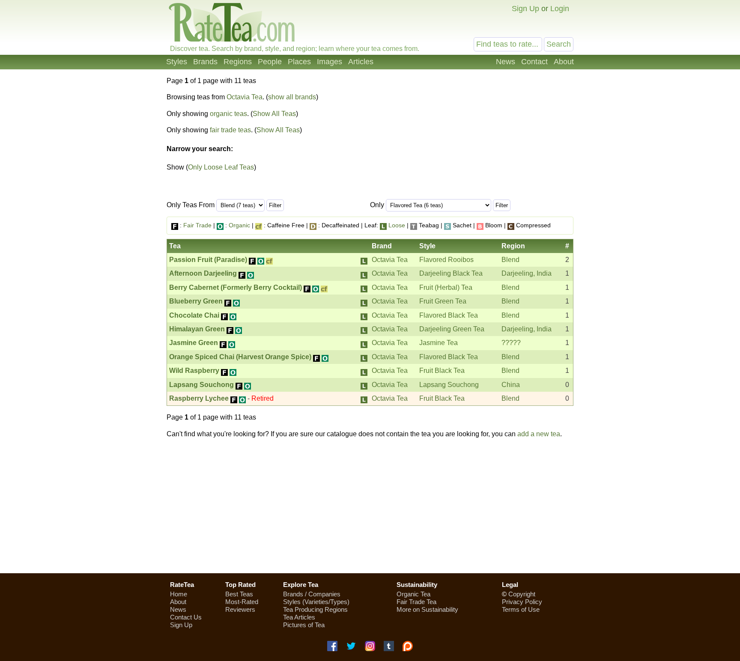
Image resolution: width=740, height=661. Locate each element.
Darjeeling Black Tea (451, 273)
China (510, 384)
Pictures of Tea (304, 624)
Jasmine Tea (438, 342)
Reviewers (240, 609)
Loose (396, 225)
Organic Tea (413, 594)
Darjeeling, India (526, 273)
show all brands (292, 97)
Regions (238, 61)
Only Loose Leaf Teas (221, 167)
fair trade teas (230, 130)
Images (329, 61)
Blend (510, 259)
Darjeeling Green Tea (451, 329)
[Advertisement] (370, 506)
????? (511, 342)
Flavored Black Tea (448, 315)
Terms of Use (521, 609)
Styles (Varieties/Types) (316, 601)
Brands (205, 61)
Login (559, 8)
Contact (534, 61)
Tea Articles (299, 617)
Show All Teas (274, 113)
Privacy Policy (522, 601)
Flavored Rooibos (446, 259)
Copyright (521, 594)
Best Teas (239, 594)
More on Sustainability (427, 609)
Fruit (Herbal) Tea (445, 287)
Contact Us (186, 617)
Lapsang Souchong (449, 384)
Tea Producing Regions (315, 609)
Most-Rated (241, 601)
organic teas (228, 113)
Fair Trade (197, 225)
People (270, 61)
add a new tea (538, 434)
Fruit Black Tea (442, 370)
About (564, 61)
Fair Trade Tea (416, 601)
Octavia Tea (245, 97)
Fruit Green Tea (442, 301)
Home (178, 594)
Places (299, 61)
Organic (239, 225)
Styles (176, 61)
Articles (360, 61)
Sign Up (525, 8)
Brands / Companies (311, 594)
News (505, 61)
